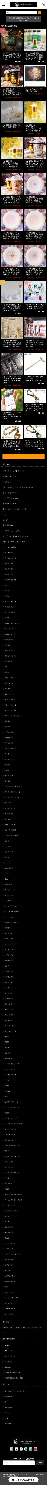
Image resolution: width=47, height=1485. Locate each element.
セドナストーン (10, 950)
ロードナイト (9, 1314)
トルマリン (8, 1053)
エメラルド (8, 689)
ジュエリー (7, 482)
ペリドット (8, 1183)
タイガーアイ (9, 988)
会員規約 (15, 1476)
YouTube (8, 1424)
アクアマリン (9, 569)
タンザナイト (9, 999)
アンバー (8, 667)
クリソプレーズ (10, 808)
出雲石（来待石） (10, 678)
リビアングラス (10, 1276)
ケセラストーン (10, 819)
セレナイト (8, 966)
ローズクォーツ (10, 1309)
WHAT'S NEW (9, 1351)
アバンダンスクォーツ (12, 623)
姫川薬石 (8, 1113)
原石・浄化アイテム (10, 493)
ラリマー (8, 1270)
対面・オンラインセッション (14, 542)
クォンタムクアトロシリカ (13, 786)
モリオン (8, 1221)
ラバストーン (9, 1249)
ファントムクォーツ (11, 1118)
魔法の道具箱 (8, 525)
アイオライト (9, 553)
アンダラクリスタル (10, 498)
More (24, 456)
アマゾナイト (9, 640)
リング (5, 520)
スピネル (8, 928)
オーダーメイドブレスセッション (15, 536)
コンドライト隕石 (10, 830)
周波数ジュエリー (9, 476)
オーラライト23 (10, 737)
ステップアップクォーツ (13, 906)
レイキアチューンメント (12, 531)
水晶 (6, 879)
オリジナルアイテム (10, 503)
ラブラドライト (10, 1265)
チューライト (9, 1015)
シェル (7, 857)
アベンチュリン (10, 629)
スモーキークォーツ (11, 944)
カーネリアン (9, 759)
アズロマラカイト (10, 601)
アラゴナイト (9, 650)
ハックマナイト (10, 1080)
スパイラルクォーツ (11, 922)
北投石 (7, 1189)
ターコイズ (8, 993)
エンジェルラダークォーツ (13, 716)
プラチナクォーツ (10, 1129)
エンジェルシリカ (10, 710)
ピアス (5, 514)
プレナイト (8, 1151)
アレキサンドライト (11, 656)
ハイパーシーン (10, 1069)
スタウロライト (10, 901)
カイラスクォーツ (10, 748)
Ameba (7, 1413)
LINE (6, 1418)
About (7, 1345)
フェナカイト (9, 1167)
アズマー (8, 591)
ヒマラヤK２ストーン (12, 1102)
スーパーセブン (10, 917)
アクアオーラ (9, 563)
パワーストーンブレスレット (14, 471)
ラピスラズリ (9, 1260)
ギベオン (8, 781)
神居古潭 (8, 765)
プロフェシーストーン (12, 1156)
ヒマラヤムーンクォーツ (13, 1107)
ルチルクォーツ (10, 1281)
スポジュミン (9, 939)
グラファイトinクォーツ (12, 792)
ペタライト (8, 1178)
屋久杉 (7, 1238)
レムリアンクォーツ (11, 1298)
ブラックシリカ (10, 1134)
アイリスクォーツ (10, 558)
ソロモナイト (9, 977)
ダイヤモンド (9, 982)
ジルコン (8, 873)
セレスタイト (9, 960)
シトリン (8, 863)
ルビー (7, 1287)
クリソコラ (8, 803)
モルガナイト (9, 1227)
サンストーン (9, 852)
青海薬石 (8, 721)
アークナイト (9, 574)
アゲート (8, 585)
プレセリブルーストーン (13, 1145)
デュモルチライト (10, 1031)
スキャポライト (10, 890)
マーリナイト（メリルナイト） (15, 1200)
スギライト (8, 884)
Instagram (8, 1407)
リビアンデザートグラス (13, 1254)
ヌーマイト (8, 1058)
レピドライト (9, 1292)
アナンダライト (10, 612)
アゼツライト (9, 607)
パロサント (8, 1091)
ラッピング (7, 1322)
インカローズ (9, 683)
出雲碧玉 (8, 672)
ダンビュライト (10, 1004)
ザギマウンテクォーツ (12, 835)
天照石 (7, 1042)
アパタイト (8, 618)
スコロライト (9, 895)
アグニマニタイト (10, 580)
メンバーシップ (10, 1356)
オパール (8, 727)
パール (7, 1086)
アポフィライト (10, 634)
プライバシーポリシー (12, 1372)
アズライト (8, 596)
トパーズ (8, 1047)
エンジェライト (10, 699)
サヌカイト (8, 841)
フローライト (9, 1162)
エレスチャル (9, 694)
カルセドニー (9, 776)
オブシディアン (10, 732)
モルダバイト (9, 1232)
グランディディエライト (13, 797)
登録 (40, 1463)
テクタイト (8, 1020)
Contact (8, 1367)
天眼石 (7, 1037)
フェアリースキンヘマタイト (14, 1124)
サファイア (8, 846)
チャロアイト (9, 1009)
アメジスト (8, 645)
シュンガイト (9, 868)
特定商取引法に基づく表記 (14, 1378)
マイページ (8, 1362)
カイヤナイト (9, 743)
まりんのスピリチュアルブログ (15, 1391)
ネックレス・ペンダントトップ (14, 509)
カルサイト (8, 770)
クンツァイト (9, 814)
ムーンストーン (10, 1205)
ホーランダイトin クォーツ (13, 1194)
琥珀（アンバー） (10, 824)
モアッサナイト (10, 1216)
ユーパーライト (10, 1243)
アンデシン (8, 661)
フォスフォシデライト (12, 1173)
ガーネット (8, 754)
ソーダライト (9, 971)
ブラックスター (10, 1140)
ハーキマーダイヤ (10, 1075)
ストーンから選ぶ (9, 547)
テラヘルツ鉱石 (10, 1026)
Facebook (8, 1396)
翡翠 (6, 1096)
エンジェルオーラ (10, 705)
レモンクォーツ (10, 1303)
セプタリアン (9, 955)
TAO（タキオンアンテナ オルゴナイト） (18, 487)
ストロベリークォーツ (12, 911)
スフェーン (8, 933)
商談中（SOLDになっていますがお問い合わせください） (23, 1329)
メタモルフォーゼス (11, 1211)
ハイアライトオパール (12, 1064)
